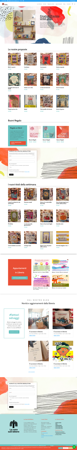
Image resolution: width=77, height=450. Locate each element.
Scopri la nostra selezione (47, 31)
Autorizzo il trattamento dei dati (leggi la (19, 171)
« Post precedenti (31, 371)
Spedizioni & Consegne (61, 433)
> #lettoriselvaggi (58, 425)
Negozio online (51, 4)
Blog (64, 4)
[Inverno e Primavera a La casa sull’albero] (41, 281)
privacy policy (27, 171)
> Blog (56, 423)
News (45, 333)
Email (10, 160)
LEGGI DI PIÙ (66, 448)
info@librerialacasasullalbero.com (60, 445)
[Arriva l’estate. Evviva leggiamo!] (60, 265)
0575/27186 (45, 433)
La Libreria (39, 4)
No (10, 167)
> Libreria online (58, 422)
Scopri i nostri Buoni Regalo (16, 143)
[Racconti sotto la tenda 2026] (41, 265)
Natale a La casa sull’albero (59, 288)
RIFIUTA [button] (70, 448)
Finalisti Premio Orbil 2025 (49, 17)
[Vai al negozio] (72, 5)
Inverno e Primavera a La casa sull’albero (40, 288)
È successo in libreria (36, 332)
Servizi (44, 4)
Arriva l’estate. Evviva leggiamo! (60, 272)
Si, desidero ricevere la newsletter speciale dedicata (19, 165)
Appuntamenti (59, 4)
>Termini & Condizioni (59, 431)
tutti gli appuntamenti (19, 277)
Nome (10, 155)
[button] (74, 447)
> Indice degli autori (59, 426)
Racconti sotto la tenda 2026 (40, 272)
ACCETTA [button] (60, 448)
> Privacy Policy (58, 434)
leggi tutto (32, 335)
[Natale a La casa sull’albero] (60, 281)
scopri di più (14, 331)
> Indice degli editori (59, 427)
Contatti (68, 4)
